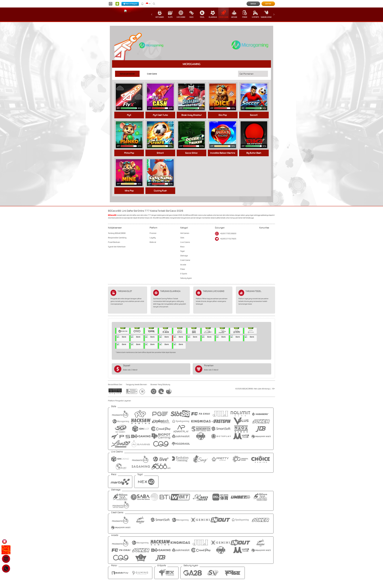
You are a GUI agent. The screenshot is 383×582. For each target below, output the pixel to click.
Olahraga (213, 17)
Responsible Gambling (117, 237)
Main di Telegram (131, 4)
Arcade (234, 17)
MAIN (131, 92)
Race (191, 17)
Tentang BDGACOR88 (117, 233)
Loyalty (153, 237)
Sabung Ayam (266, 17)
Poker (244, 17)
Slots (170, 17)
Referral (153, 242)
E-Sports (255, 17)
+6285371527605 (228, 238)
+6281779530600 (228, 233)
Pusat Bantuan (114, 242)
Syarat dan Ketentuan (117, 246)
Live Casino (181, 17)
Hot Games (159, 17)
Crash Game (223, 17)
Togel (202, 17)
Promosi (153, 233)
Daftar (268, 4)
